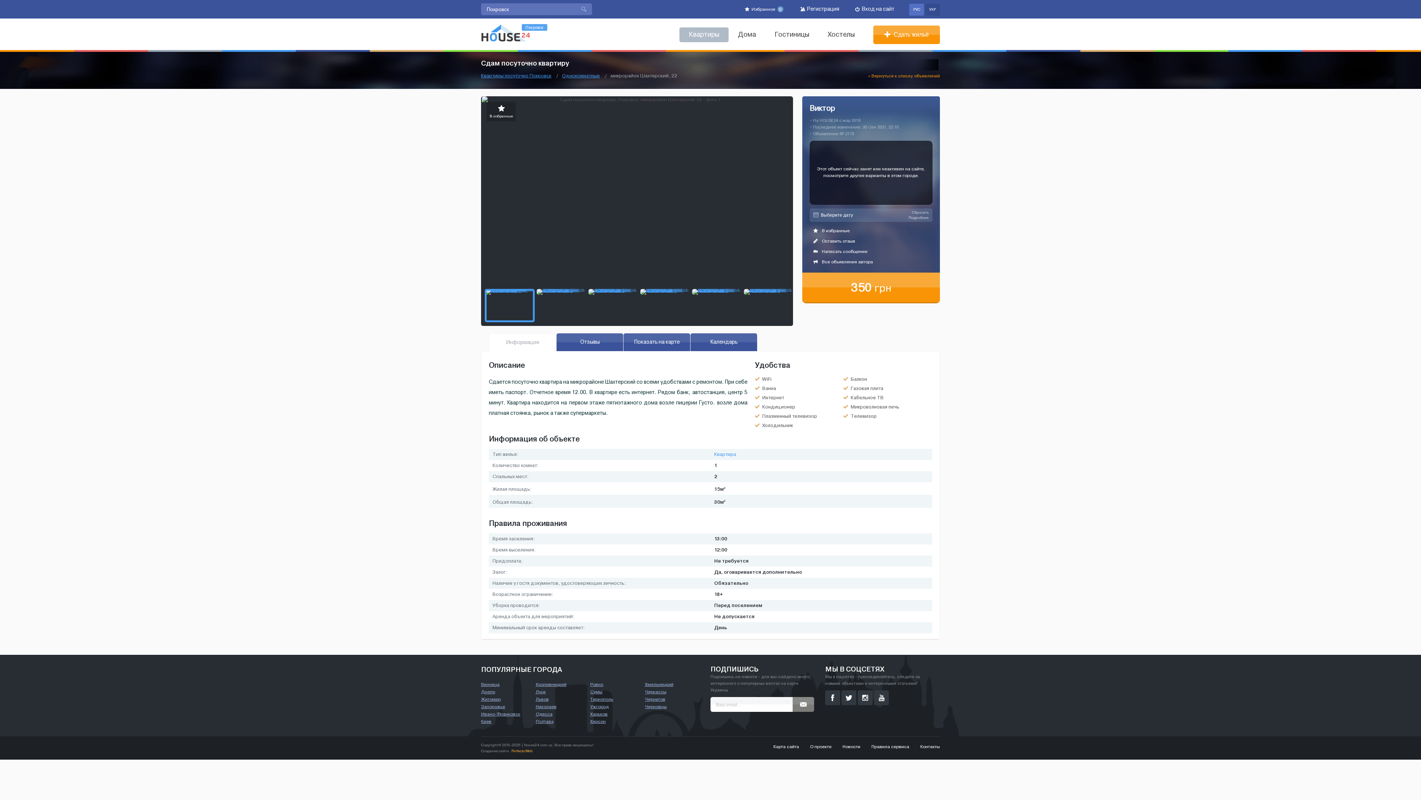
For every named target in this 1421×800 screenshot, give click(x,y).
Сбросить (920, 212)
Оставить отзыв (838, 241)
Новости (851, 746)
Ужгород (599, 707)
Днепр (488, 692)
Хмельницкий (659, 684)
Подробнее (918, 218)
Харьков (599, 714)
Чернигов (655, 699)
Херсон (598, 721)
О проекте (821, 746)
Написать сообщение (844, 251)
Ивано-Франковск (500, 714)
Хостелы (841, 34)
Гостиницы (792, 34)
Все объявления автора (847, 262)
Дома (747, 34)
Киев (486, 721)
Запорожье (493, 707)
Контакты (930, 746)
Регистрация (822, 9)
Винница (490, 684)
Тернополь (601, 699)
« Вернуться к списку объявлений (904, 76)
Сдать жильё (910, 34)
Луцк (541, 692)
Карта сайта (786, 746)
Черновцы (656, 707)
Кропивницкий (551, 684)
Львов (542, 699)
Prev (487, 191)
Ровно (596, 684)
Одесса (544, 714)
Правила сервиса (890, 746)
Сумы (596, 692)
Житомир (491, 699)
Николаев (546, 707)
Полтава (545, 721)
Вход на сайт (877, 9)
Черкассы (655, 692)
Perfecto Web (522, 751)
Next (787, 191)
